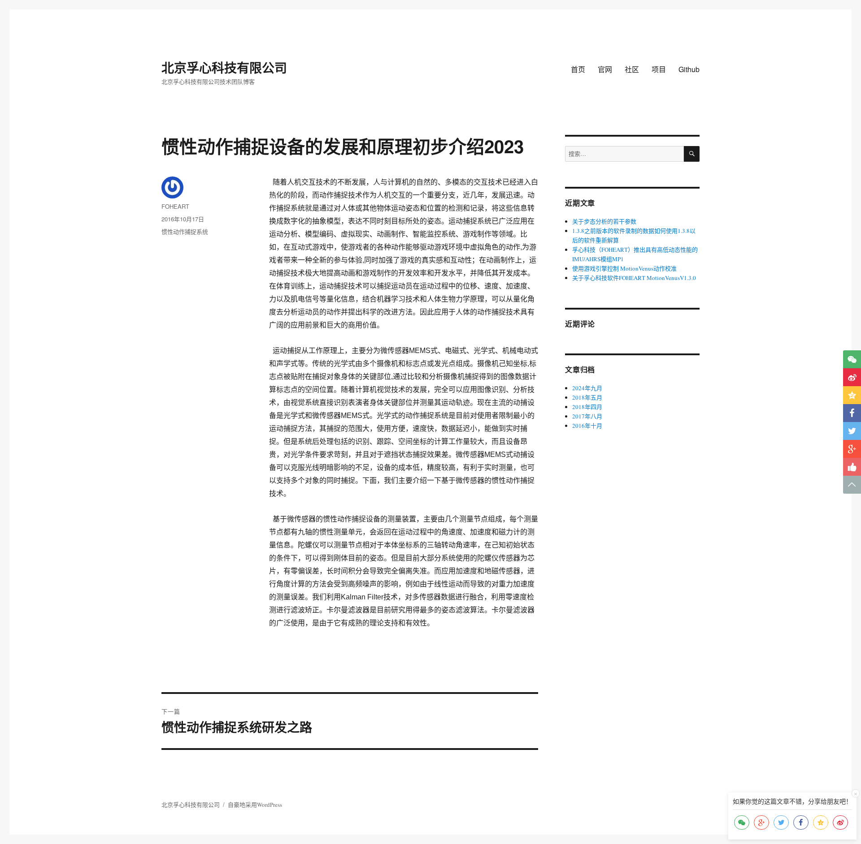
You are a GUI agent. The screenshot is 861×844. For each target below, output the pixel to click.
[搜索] (692, 154)
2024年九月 (587, 388)
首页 (578, 69)
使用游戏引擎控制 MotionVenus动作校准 (624, 268)
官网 (605, 69)
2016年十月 (587, 426)
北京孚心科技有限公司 (224, 67)
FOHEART (175, 206)
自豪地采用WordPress (255, 805)
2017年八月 (587, 416)
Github (689, 69)
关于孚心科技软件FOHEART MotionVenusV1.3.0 (634, 278)
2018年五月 (587, 397)
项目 (659, 69)
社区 (632, 69)
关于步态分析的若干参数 (604, 221)
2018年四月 (587, 407)
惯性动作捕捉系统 (184, 231)
